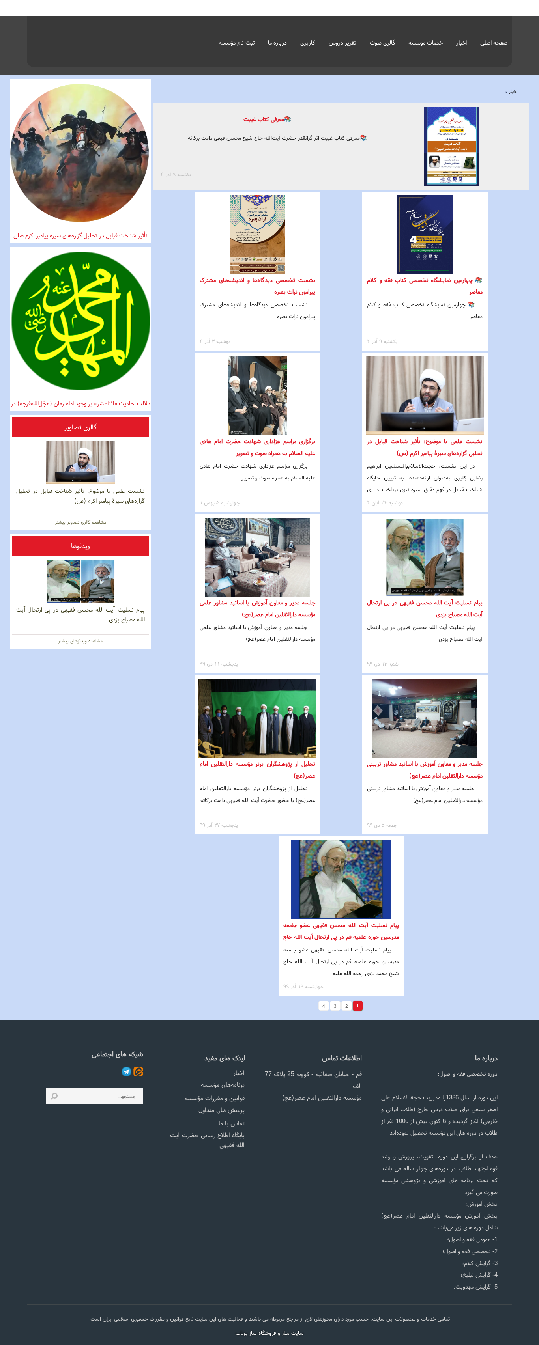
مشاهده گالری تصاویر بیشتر (80, 522)
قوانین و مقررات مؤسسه (215, 1097)
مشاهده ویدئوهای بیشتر (80, 640)
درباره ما (277, 42)
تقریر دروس (342, 42)
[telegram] (125, 1071)
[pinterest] (137, 1071)
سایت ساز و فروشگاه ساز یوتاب (270, 1333)
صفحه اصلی (493, 42)
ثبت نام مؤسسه (237, 42)
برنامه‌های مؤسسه (223, 1084)
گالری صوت (382, 42)
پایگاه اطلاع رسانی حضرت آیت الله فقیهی (207, 1139)
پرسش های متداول (221, 1109)
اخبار (461, 42)
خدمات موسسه (425, 42)
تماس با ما (232, 1123)
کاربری (307, 42)
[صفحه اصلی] (75, 39)
